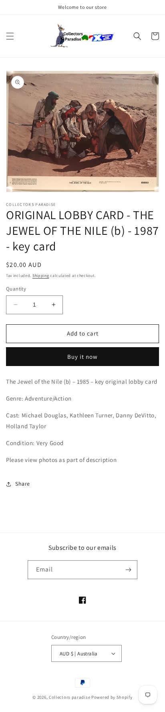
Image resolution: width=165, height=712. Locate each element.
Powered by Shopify (112, 697)
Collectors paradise (69, 697)
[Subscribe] (128, 569)
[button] (10, 36)
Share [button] (22, 483)
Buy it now (82, 356)
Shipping (40, 275)
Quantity (16, 288)
